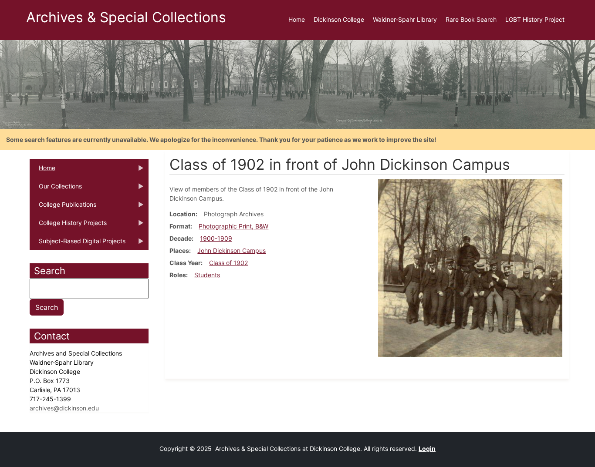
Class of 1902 (228, 262)
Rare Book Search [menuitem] (471, 19)
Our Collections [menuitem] (56, 188)
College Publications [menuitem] (63, 207)
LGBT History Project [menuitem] (535, 19)
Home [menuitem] (296, 19)
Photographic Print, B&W (233, 226)
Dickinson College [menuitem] (339, 19)
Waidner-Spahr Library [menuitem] (405, 19)
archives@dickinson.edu (64, 408)
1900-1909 (216, 238)
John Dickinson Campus (231, 250)
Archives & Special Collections (126, 17)
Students (207, 275)
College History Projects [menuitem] (68, 225)
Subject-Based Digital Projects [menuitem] (77, 243)
